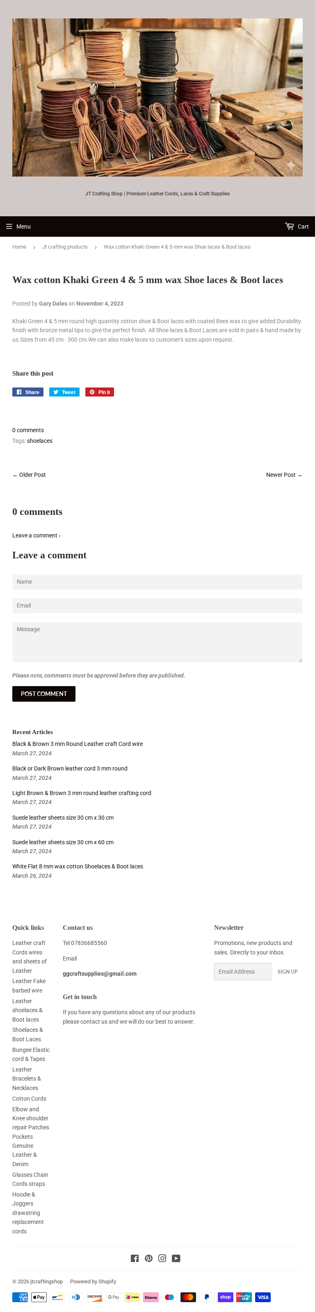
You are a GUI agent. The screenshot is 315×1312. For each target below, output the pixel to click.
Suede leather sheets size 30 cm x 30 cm (63, 817)
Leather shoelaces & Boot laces (27, 1010)
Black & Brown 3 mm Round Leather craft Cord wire (77, 744)
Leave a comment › (36, 535)
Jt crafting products (65, 247)
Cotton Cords (29, 1098)
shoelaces (39, 440)
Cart (303, 226)
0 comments (28, 430)
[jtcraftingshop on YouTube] (176, 1259)
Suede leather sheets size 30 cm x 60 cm (63, 842)
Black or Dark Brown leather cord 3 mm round (70, 768)
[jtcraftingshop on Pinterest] (148, 1259)
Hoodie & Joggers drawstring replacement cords (28, 1213)
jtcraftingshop (46, 1281)
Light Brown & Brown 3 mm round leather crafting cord (81, 793)
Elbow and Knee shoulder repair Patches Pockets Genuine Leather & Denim (30, 1136)
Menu (23, 226)
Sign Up (287, 972)
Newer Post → (284, 474)
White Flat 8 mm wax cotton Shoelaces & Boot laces (77, 866)
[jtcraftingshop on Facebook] (134, 1259)
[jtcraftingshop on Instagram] (162, 1259)
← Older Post (29, 474)
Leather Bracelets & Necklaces (26, 1078)
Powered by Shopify (93, 1281)
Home (19, 247)
